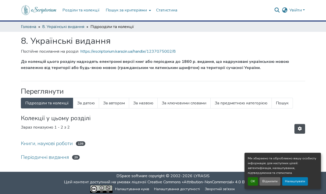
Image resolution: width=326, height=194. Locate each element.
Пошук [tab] (282, 103)
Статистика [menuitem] (166, 10)
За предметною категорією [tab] (241, 103)
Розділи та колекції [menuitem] (81, 10)
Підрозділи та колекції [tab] (47, 103)
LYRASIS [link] (202, 176)
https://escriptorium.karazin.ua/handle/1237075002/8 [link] (128, 51)
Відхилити (270, 181)
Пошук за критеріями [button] (126, 10)
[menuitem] (128, 10)
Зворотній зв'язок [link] (220, 189)
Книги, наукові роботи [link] (47, 143)
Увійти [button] (296, 10)
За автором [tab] (114, 103)
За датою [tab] (86, 103)
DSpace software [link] (131, 176)
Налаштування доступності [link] (177, 189)
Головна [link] (28, 27)
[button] (39, 10)
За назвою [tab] (143, 103)
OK (253, 181)
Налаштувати (295, 181)
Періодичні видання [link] (45, 157)
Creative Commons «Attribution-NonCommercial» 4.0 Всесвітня (204, 182)
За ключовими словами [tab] (184, 103)
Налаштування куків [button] (132, 189)
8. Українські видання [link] (63, 27)
